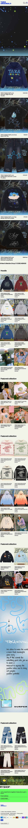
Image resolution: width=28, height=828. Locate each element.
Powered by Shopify (5, 813)
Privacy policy (20, 813)
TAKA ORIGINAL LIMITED (10, 811)
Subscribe (4, 798)
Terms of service (4, 814)
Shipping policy (12, 814)
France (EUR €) (4, 823)
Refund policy (13, 813)
